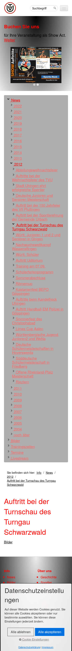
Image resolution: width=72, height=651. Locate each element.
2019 (17, 123)
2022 (17, 105)
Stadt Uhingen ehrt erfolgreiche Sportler (29, 187)
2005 (17, 423)
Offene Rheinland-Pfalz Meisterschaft (32, 374)
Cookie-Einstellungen (35, 639)
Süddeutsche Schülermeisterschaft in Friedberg (30, 362)
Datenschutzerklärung (29, 647)
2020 (17, 117)
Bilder (15, 440)
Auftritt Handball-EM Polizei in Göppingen (37, 311)
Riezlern (22, 381)
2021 (17, 111)
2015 (17, 146)
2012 (17, 164)
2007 (17, 411)
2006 (17, 417)
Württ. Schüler (27, 254)
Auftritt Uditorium (29, 260)
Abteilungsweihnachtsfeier (36, 169)
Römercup (23, 283)
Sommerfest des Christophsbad (27, 320)
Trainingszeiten (22, 446)
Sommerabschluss (30, 277)
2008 (17, 405)
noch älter (21, 434)
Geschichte (49, 577)
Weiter (9, 40)
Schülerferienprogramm (34, 271)
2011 (17, 388)
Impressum (47, 647)
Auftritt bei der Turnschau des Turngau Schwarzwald (37, 226)
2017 (17, 135)
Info (39, 473)
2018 (17, 129)
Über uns (45, 570)
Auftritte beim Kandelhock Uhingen (34, 301)
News (15, 100)
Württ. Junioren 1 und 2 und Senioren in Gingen (36, 236)
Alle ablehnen (21, 632)
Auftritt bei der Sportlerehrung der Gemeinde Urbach (37, 217)
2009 (17, 399)
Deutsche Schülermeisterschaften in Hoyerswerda (32, 348)
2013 (17, 158)
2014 (17, 152)
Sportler (46, 582)
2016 (17, 140)
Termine (17, 452)
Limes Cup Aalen (29, 328)
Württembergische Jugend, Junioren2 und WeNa (35, 336)
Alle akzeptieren (49, 632)
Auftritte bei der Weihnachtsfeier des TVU (32, 177)
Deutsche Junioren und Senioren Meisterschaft (32, 197)
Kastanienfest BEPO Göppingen (30, 291)
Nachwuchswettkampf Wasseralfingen (31, 246)
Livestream (19, 458)
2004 (17, 429)
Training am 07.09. (30, 266)
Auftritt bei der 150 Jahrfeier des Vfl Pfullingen (36, 207)
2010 (17, 394)
